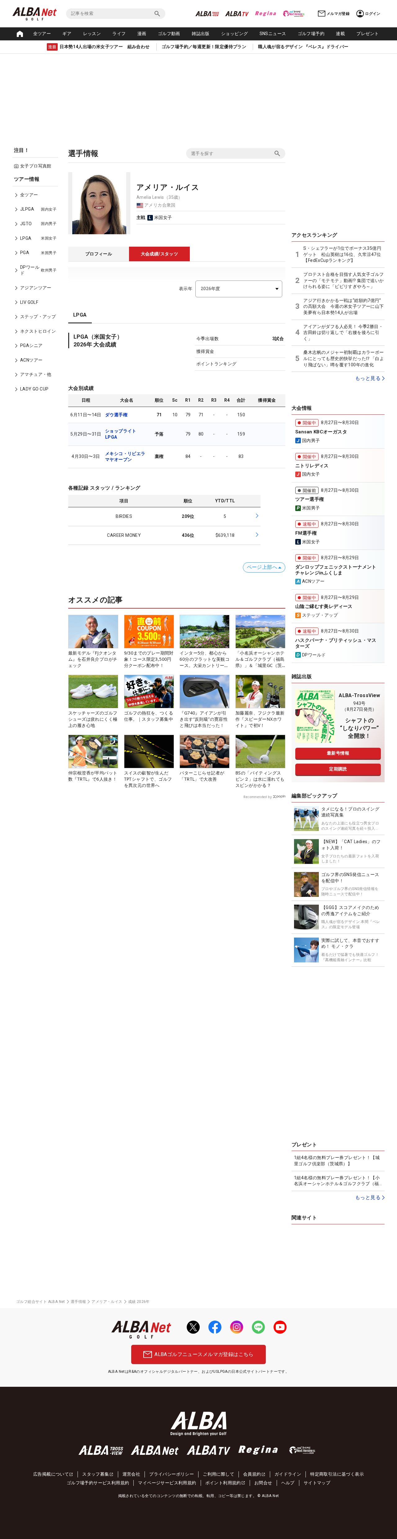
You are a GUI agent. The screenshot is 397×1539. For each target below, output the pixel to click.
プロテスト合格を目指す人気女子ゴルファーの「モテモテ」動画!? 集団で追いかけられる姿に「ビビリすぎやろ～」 (343, 280)
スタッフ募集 (95, 1474)
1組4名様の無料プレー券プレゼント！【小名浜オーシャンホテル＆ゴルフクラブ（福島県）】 (337, 1181)
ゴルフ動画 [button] (169, 33)
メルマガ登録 (338, 13)
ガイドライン (287, 1474)
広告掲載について (51, 1474)
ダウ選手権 (116, 414)
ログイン (373, 13)
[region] (37, 288)
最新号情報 (338, 753)
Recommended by (257, 797)
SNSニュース (273, 33)
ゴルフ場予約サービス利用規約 (98, 1482)
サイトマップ (317, 1482)
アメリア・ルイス (106, 1301)
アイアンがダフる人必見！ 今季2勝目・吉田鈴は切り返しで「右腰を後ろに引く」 (343, 332)
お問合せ (263, 1482)
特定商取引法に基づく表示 (337, 1474)
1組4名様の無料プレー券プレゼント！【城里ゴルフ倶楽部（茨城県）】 (337, 1160)
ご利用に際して (218, 1474)
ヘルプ (288, 1482)
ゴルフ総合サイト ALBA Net (40, 1301)
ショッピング (234, 33)
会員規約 (252, 1474)
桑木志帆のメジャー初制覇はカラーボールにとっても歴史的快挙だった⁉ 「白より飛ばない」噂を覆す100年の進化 (343, 358)
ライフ (119, 33)
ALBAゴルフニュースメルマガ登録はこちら (203, 1354)
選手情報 (78, 1301)
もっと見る (368, 378)
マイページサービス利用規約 (167, 1482)
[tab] (98, 254)
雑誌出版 (201, 33)
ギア (66, 33)
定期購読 (338, 768)
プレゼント (367, 33)
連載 (340, 33)
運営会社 (132, 1474)
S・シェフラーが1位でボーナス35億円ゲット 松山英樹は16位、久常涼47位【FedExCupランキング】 (342, 254)
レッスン (92, 33)
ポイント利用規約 (223, 1482)
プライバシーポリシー (171, 1474)
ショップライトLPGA (120, 434)
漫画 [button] (141, 33)
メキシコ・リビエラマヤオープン (125, 456)
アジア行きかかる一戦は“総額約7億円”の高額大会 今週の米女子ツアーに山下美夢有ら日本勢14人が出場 (343, 306)
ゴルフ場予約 (311, 33)
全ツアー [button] (42, 33)
